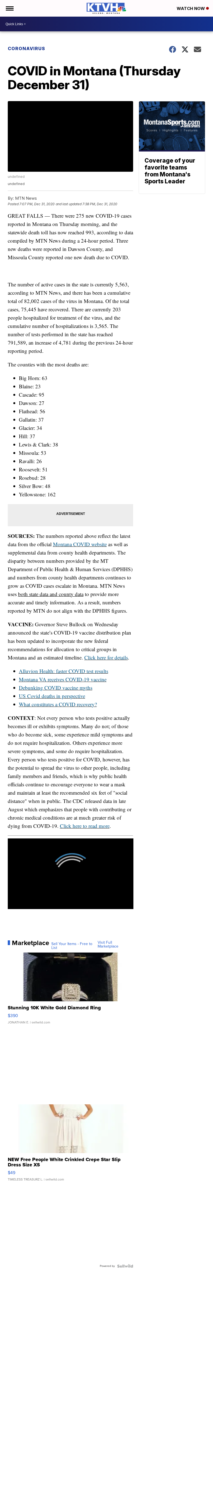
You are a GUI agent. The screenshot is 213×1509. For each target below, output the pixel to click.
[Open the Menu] (9, 8)
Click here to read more (85, 825)
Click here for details (106, 657)
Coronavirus (26, 48)
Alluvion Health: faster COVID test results (63, 671)
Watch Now (191, 8)
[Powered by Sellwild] (125, 1266)
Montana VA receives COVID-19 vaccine (62, 679)
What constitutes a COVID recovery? (58, 704)
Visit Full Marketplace (108, 944)
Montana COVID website (80, 544)
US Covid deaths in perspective (52, 695)
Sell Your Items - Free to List (71, 946)
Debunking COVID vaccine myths (55, 687)
